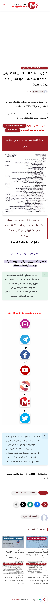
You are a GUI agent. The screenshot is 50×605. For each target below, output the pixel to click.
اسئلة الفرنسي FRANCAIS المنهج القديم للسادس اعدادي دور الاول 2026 (38, 581)
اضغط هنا (12, 130)
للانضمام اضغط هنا (14, 126)
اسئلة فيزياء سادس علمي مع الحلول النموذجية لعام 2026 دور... (14, 581)
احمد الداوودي (38, 91)
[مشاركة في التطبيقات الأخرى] (16, 504)
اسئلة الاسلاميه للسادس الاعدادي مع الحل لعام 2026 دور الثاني (37, 555)
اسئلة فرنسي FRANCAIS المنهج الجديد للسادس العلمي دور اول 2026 (15, 555)
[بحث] (4, 5)
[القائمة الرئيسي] (46, 5)
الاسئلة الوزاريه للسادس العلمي (34, 68)
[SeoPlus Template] (40, 600)
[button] (37, 504)
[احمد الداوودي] (25, 5)
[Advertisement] (25, 40)
